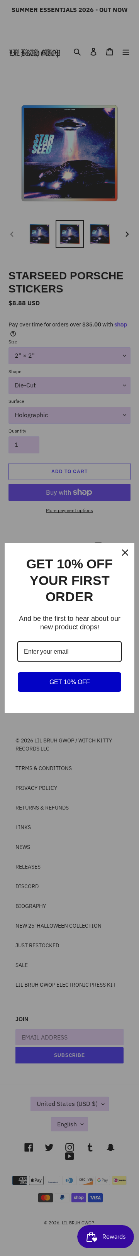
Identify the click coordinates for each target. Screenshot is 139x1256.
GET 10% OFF (69, 682)
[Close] (125, 552)
